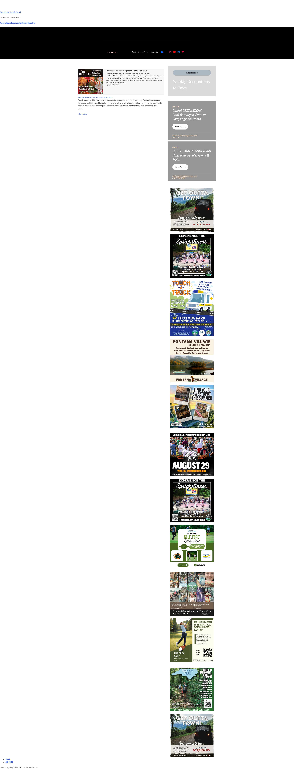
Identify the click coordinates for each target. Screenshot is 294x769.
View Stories (180, 126)
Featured (3, 23)
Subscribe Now (192, 72)
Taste (22, 23)
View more (82, 114)
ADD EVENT (9, 762)
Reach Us (31, 23)
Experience (15, 23)
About (8, 759)
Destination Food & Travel (10, 12)
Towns (9, 23)
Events (26, 23)
